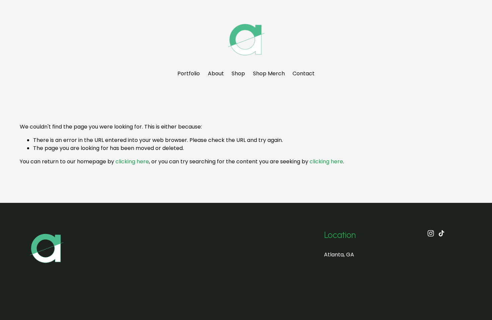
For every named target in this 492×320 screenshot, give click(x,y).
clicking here (132, 161)
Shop (238, 73)
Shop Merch (269, 73)
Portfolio (188, 73)
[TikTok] (441, 233)
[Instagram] (430, 233)
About (216, 73)
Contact (304, 73)
